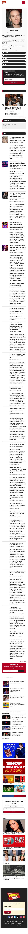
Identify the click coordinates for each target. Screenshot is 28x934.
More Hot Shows (8, 795)
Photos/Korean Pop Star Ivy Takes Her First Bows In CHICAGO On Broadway (19, 717)
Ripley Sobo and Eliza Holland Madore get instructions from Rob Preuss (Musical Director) (13, 109)
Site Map (16, 921)
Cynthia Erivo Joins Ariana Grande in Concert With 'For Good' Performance (18, 734)
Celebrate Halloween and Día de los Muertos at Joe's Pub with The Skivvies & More (13, 36)
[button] (23, 2)
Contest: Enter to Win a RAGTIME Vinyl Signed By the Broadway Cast (14, 848)
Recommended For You (7, 677)
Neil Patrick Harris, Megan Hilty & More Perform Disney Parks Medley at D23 (18, 728)
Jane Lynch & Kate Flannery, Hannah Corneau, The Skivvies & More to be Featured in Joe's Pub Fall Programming (13, 47)
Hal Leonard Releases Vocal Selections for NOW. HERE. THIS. (17, 355)
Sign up (14, 812)
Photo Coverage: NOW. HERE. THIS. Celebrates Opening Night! (17, 572)
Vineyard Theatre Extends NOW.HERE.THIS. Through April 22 (17, 633)
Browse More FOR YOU (13, 712)
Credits (6, 61)
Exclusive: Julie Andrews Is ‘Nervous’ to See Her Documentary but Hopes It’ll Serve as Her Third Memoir (13, 878)
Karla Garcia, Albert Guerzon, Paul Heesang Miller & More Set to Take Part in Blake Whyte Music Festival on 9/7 (17, 326)
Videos (6, 52)
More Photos (22, 118)
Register (16, 2)
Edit (6, 64)
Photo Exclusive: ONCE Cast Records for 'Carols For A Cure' (12, 114)
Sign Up (21, 671)
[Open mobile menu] (26, 2)
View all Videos (5, 738)
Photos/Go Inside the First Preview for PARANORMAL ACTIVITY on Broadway (17, 723)
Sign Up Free (14, 82)
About (12, 920)
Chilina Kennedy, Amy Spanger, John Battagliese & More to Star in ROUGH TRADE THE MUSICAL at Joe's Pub (13, 41)
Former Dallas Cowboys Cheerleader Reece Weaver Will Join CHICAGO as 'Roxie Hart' (13, 833)
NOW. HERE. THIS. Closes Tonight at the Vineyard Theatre (16, 497)
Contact (16, 920)
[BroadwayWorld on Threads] (21, 917)
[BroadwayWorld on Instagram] (12, 917)
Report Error (21, 921)
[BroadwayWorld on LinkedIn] (15, 917)
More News (22, 661)
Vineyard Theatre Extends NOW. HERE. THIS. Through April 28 (17, 513)
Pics (6, 55)
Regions (12, 921)
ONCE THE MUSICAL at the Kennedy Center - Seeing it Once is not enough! (17, 309)
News (6, 58)
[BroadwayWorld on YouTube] (24, 917)
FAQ (5, 67)
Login (20, 2)
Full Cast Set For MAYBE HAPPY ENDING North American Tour (13, 862)
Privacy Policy (17, 925)
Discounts (20, 795)
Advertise (8, 920)
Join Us (20, 920)
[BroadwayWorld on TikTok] (18, 917)
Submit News (6, 921)
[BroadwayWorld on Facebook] (9, 917)
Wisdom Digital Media (17, 923)
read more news (14, 50)
